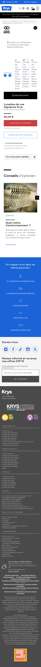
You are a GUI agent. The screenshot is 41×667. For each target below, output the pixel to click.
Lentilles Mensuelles (8, 485)
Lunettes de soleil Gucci (9, 464)
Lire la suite (11, 245)
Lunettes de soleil (7, 453)
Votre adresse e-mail (15, 367)
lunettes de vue (23, 617)
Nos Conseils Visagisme (9, 517)
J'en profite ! (24, 16)
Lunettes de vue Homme (10, 434)
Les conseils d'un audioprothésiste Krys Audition (17, 508)
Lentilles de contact (8, 476)
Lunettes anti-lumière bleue (10, 443)
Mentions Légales (7, 549)
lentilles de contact (12, 617)
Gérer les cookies (7, 556)
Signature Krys (28, 21)
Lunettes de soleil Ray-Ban (10, 463)
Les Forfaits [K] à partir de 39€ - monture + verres (17, 441)
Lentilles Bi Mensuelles (9, 484)
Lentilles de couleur (8, 480)
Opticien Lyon (31, 597)
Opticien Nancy (12, 606)
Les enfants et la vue (8, 522)
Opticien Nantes (24, 599)
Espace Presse (6, 540)
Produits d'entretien (8, 487)
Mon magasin (32, 2)
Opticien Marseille (26, 602)
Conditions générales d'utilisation (12, 552)
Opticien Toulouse (20, 597)
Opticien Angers (31, 604)
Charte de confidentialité (10, 547)
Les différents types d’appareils (12, 499)
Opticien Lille (15, 600)
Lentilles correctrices (8, 478)
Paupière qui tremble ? (9, 528)
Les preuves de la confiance (10, 538)
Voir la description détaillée (17, 157)
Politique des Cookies (9, 550)
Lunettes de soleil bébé (9, 461)
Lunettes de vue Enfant (9, 436)
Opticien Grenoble (14, 602)
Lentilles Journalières (8, 482)
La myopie (5, 520)
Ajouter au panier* (20, 123)
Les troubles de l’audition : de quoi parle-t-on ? (16, 496)
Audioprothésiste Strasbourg (14, 609)
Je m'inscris (20, 379)
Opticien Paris (8, 597)
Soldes (4, 468)
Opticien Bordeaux (12, 599)
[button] (32, 8)
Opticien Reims (20, 604)
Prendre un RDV (11, 2)
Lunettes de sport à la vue (10, 445)
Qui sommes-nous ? (8, 536)
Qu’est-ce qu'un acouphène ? (11, 501)
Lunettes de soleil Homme (10, 457)
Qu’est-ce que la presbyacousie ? (12, 505)
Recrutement (6, 545)
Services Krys (6, 519)
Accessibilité (6, 554)
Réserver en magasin (21, 135)
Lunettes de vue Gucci (9, 440)
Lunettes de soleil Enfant (10, 459)
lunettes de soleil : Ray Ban (23, 633)
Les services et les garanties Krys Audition (15, 507)
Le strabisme (6, 524)
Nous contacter (13, 571)
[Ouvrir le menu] (37, 8)
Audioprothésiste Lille (29, 608)
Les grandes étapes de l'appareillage (13, 497)
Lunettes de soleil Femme (10, 455)
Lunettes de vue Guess (9, 438)
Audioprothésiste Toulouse (12, 608)
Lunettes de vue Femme (9, 432)
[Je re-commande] (27, 8)
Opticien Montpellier (26, 600)
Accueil (5, 21)
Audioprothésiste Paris (25, 606)
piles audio (11, 618)
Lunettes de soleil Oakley (10, 466)
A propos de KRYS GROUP (11, 541)
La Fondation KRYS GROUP (11, 543)
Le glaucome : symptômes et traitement (14, 526)
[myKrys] (23, 8)
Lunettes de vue (15, 21)
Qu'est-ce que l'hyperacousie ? (11, 503)
